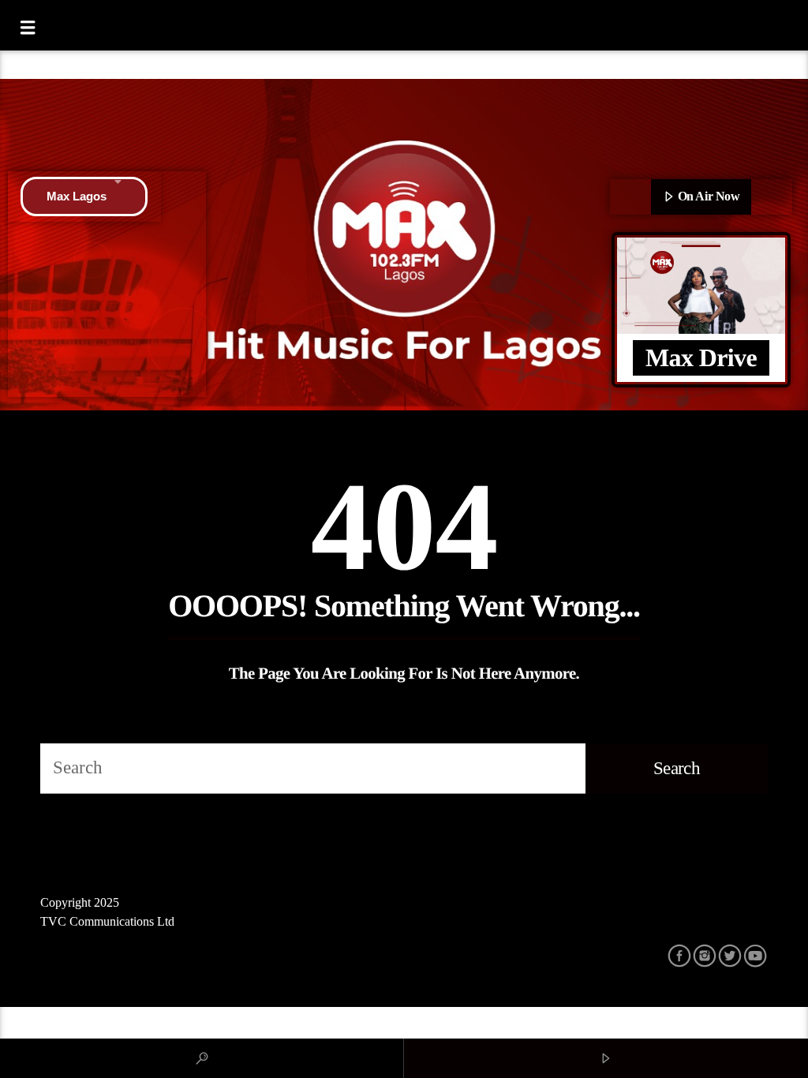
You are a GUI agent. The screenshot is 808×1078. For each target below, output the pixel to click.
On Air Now (707, 196)
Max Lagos (77, 196)
